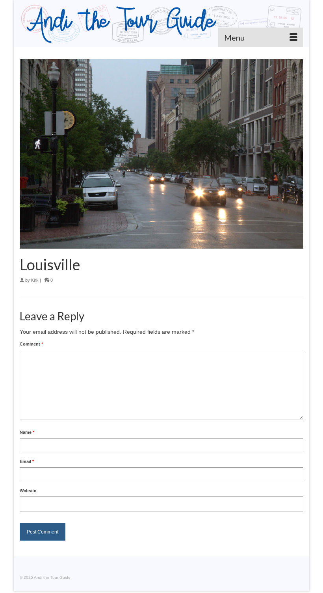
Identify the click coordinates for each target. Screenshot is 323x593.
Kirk (35, 280)
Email (27, 461)
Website (28, 490)
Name (27, 432)
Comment (31, 344)
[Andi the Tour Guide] (161, 23)
